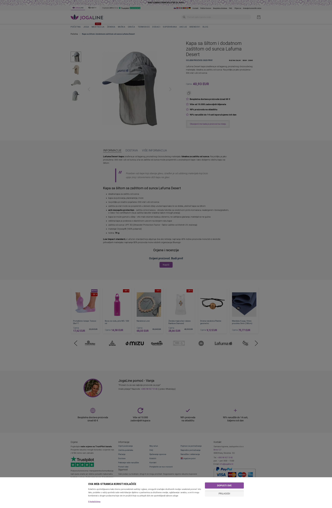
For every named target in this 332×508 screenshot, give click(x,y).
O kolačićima (94, 501)
